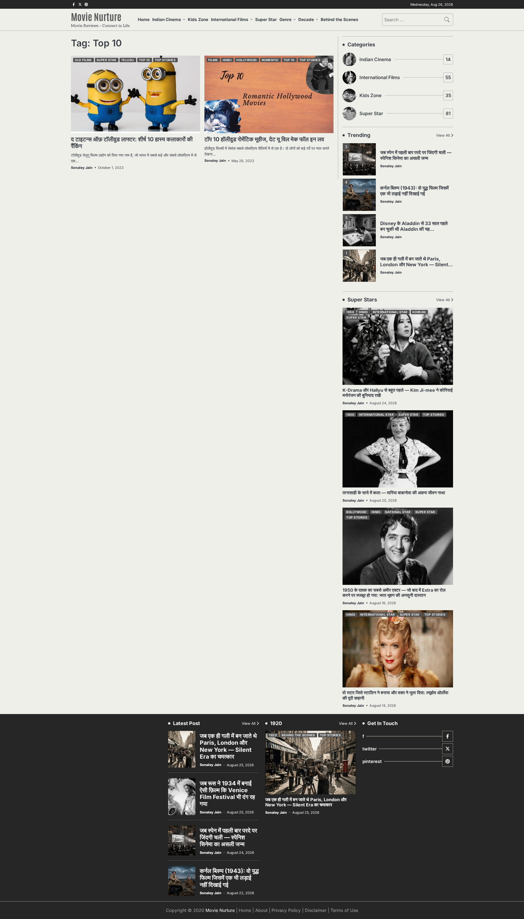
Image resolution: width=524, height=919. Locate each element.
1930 (350, 415)
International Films (229, 19)
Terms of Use (344, 910)
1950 (350, 312)
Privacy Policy (286, 910)
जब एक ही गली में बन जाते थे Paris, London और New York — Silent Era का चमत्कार (414, 264)
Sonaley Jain (82, 168)
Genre (285, 19)
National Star (397, 512)
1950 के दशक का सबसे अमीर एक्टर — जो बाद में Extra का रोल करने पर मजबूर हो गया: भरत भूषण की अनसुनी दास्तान (394, 592)
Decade (306, 19)
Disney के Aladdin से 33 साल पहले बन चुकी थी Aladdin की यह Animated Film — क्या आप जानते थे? (415, 228)
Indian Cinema (166, 19)
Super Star (266, 19)
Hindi (227, 60)
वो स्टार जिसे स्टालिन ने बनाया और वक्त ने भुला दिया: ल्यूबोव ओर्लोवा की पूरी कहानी (395, 695)
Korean (419, 312)
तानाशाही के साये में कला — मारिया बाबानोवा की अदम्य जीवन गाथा (394, 492)
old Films (83, 60)
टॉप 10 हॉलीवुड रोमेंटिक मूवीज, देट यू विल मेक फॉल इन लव (264, 139)
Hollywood (246, 60)
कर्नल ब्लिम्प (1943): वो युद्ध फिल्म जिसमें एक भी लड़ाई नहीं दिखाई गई (414, 190)
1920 (273, 735)
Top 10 (144, 60)
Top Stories (165, 60)
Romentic (270, 60)
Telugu (127, 60)
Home (144, 19)
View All (443, 135)
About (261, 910)
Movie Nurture (96, 16)
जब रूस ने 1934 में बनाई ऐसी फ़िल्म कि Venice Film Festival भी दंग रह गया (227, 793)
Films (213, 60)
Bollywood (356, 512)
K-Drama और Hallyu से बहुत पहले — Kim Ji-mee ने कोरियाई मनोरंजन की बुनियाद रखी (397, 392)
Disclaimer (315, 910)
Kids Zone (198, 19)
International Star (390, 312)
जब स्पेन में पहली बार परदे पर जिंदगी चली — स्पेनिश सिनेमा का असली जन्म (415, 155)
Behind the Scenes (339, 19)
